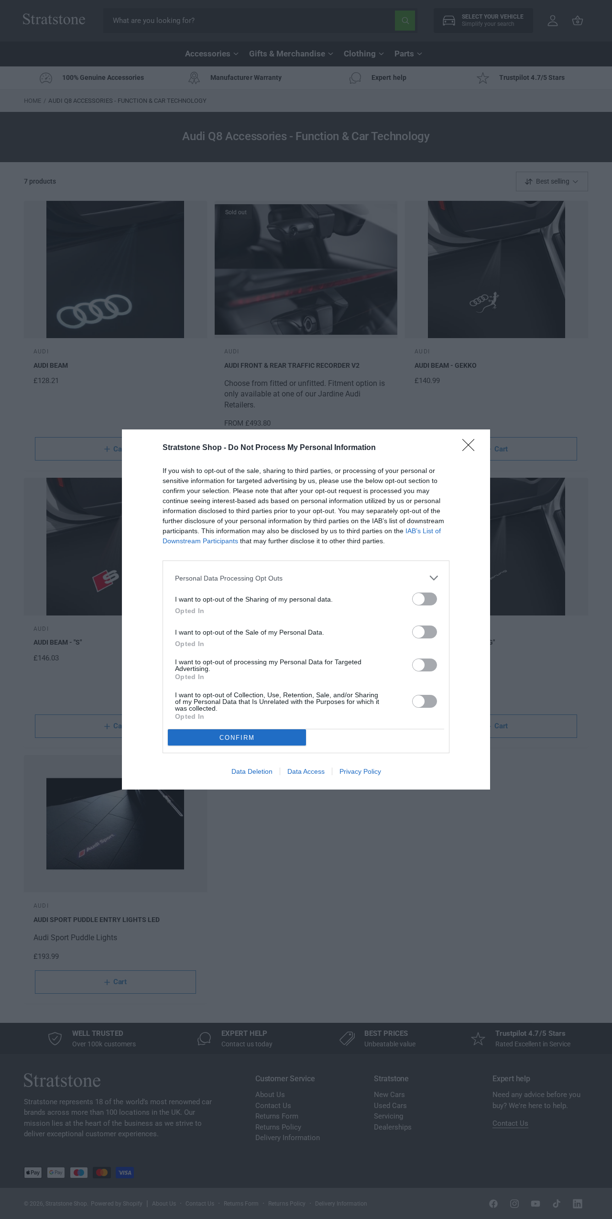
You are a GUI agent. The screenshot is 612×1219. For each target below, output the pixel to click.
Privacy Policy (360, 771)
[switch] (424, 599)
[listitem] (306, 578)
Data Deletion (252, 771)
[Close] (471, 448)
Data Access (306, 771)
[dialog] (306, 609)
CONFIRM (237, 737)
